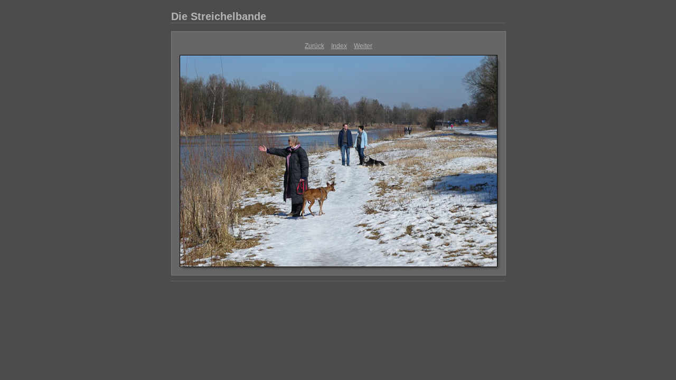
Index (339, 46)
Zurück (314, 46)
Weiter (363, 46)
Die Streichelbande (218, 16)
